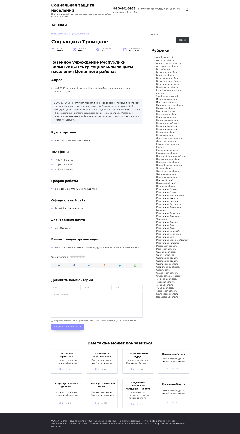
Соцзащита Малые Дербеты (66, 385)
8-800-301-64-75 (124, 8)
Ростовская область (166, 246)
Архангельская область (168, 63)
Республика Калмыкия (168, 213)
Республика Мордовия (168, 234)
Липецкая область (166, 141)
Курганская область (166, 132)
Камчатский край (165, 111)
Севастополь (163, 270)
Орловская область (166, 174)
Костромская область (167, 120)
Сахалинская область (167, 264)
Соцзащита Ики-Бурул (138, 355)
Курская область (165, 135)
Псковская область (166, 186)
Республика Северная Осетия (172, 240)
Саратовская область (167, 258)
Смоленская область (167, 273)
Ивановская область (167, 99)
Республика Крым (166, 228)
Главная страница (59, 34)
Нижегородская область (169, 159)
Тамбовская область (166, 279)
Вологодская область (167, 84)
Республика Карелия (167, 222)
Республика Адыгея (167, 189)
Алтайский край (165, 57)
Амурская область (165, 60)
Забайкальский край (167, 96)
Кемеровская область (167, 114)
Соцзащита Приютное (66, 355)
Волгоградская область (168, 81)
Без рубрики (163, 69)
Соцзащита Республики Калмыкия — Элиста (138, 385)
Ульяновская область (167, 294)
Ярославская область (167, 297)
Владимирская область (168, 78)
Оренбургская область (168, 171)
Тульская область (165, 288)
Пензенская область (167, 177)
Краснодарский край (167, 123)
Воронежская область (167, 87)
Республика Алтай (166, 192)
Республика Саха (165, 237)
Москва (160, 147)
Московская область (167, 150)
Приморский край (166, 183)
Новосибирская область (169, 165)
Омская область (164, 168)
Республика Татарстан (168, 243)
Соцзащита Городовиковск (102, 355)
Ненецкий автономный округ (172, 156)
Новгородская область (168, 162)
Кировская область (166, 117)
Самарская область (166, 252)
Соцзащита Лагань (173, 354)
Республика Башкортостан (170, 195)
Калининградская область (170, 105)
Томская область (165, 285)
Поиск (154, 34)
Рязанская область (166, 249)
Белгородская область (168, 72)
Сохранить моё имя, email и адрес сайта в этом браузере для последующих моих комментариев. (95, 321)
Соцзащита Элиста (173, 384)
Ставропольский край (168, 276)
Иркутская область (166, 102)
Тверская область (165, 282)
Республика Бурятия (167, 198)
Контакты (59, 24)
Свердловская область (168, 267)
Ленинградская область (169, 138)
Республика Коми (165, 225)
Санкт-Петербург (165, 255)
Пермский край (164, 180)
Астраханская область (167, 66)
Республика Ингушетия (168, 204)
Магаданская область (167, 144)
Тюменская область (166, 291)
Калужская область (166, 108)
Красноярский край (167, 126)
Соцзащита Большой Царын (102, 385)
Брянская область (165, 75)
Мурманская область (167, 153)
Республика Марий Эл (168, 231)
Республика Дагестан (167, 201)
